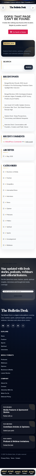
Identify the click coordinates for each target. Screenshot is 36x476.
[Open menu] (3, 7)
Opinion (9, 208)
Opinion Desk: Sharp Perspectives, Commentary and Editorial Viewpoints (16, 117)
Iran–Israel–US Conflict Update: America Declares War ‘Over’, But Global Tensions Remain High (18, 107)
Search (7, 62)
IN (18, 325)
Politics (9, 221)
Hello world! (29, 142)
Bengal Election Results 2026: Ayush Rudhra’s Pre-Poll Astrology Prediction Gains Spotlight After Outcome (19, 85)
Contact (3, 386)
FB (3, 325)
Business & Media (12, 172)
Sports (9, 233)
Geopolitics (10, 184)
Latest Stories (5, 373)
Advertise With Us (7, 390)
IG (8, 325)
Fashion (9, 178)
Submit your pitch (8, 430)
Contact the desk (8, 445)
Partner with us (7, 416)
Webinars (10, 245)
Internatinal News (12, 190)
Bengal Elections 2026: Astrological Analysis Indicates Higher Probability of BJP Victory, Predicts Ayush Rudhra (18, 96)
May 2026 (10, 156)
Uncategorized (11, 239)
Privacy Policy (5, 458)
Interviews (10, 196)
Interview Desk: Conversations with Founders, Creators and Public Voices (16, 126)
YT (13, 325)
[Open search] (33, 7)
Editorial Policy (6, 396)
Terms (12, 458)
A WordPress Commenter (13, 142)
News (8, 202)
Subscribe (18, 296)
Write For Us (5, 393)
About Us (4, 383)
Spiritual (9, 227)
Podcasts (10, 214)
